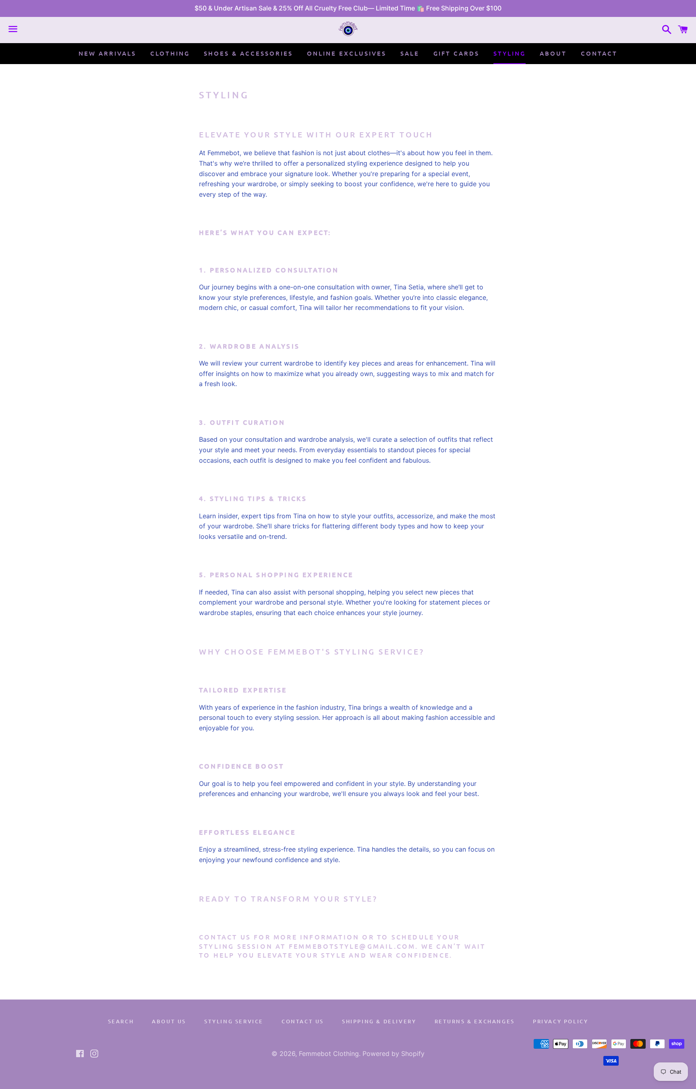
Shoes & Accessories (248, 53)
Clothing (170, 53)
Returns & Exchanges (475, 1021)
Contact (599, 53)
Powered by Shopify (393, 1054)
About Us (169, 1021)
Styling (509, 53)
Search (121, 1021)
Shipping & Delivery (379, 1021)
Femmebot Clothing (329, 1054)
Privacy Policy (560, 1021)
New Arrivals (107, 53)
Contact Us (303, 1021)
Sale (409, 53)
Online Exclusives (346, 53)
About (553, 53)
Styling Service (233, 1021)
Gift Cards (456, 53)
